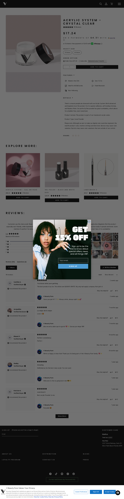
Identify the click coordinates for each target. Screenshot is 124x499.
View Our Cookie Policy (41, 497)
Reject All (96, 492)
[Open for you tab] (117, 492)
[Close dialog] (89, 221)
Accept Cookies (109, 492)
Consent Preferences (81, 492)
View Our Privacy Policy (55, 497)
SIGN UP (73, 266)
